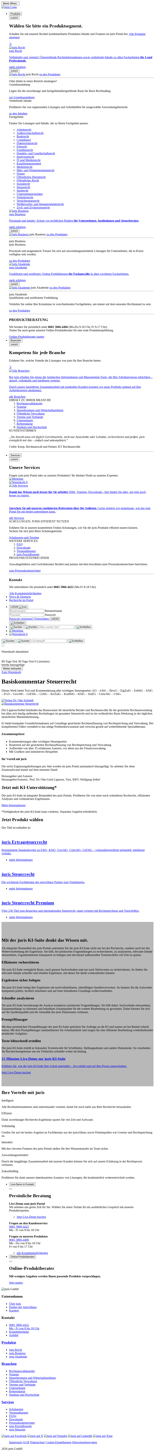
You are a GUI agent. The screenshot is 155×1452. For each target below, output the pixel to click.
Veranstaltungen (18, 1412)
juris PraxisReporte (20, 1426)
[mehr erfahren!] (17, 700)
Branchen (9, 1364)
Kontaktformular (19, 1331)
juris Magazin (17, 1429)
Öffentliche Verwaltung (23, 1381)
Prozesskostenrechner (22, 1422)
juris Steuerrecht (18, 874)
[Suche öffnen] (16, 627)
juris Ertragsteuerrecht (24, 842)
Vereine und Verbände (22, 1384)
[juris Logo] (9, 7)
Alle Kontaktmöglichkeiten (25, 593)
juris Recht (15, 1349)
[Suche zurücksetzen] (83, 627)
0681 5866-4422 (19, 1226)
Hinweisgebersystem (84, 1442)
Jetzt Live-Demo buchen (16, 1072)
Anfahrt (13, 1335)
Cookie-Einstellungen (58, 1442)
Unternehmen (17, 1388)
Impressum (15, 1442)
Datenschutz (37, 1442)
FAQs (12, 1416)
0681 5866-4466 (19, 1239)
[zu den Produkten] (17, 74)
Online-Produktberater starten (26, 336)
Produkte (9, 1342)
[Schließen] (17, 623)
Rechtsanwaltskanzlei (22, 1371)
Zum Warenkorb (11, 672)
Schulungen (16, 1409)
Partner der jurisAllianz (23, 1307)
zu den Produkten (49, 74)
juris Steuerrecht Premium (28, 902)
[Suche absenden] (31, 627)
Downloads (16, 1419)
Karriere (14, 1310)
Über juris (15, 1303)
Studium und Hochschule (24, 1394)
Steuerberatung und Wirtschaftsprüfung (32, 1377)
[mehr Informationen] (77, 834)
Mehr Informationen (14, 805)
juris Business (17, 1353)
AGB (26, 1442)
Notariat (14, 1374)
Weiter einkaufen (12, 668)
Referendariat (17, 1391)
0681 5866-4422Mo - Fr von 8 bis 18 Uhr (24, 1326)
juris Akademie (18, 1356)
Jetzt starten (16, 1282)
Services (8, 1402)
